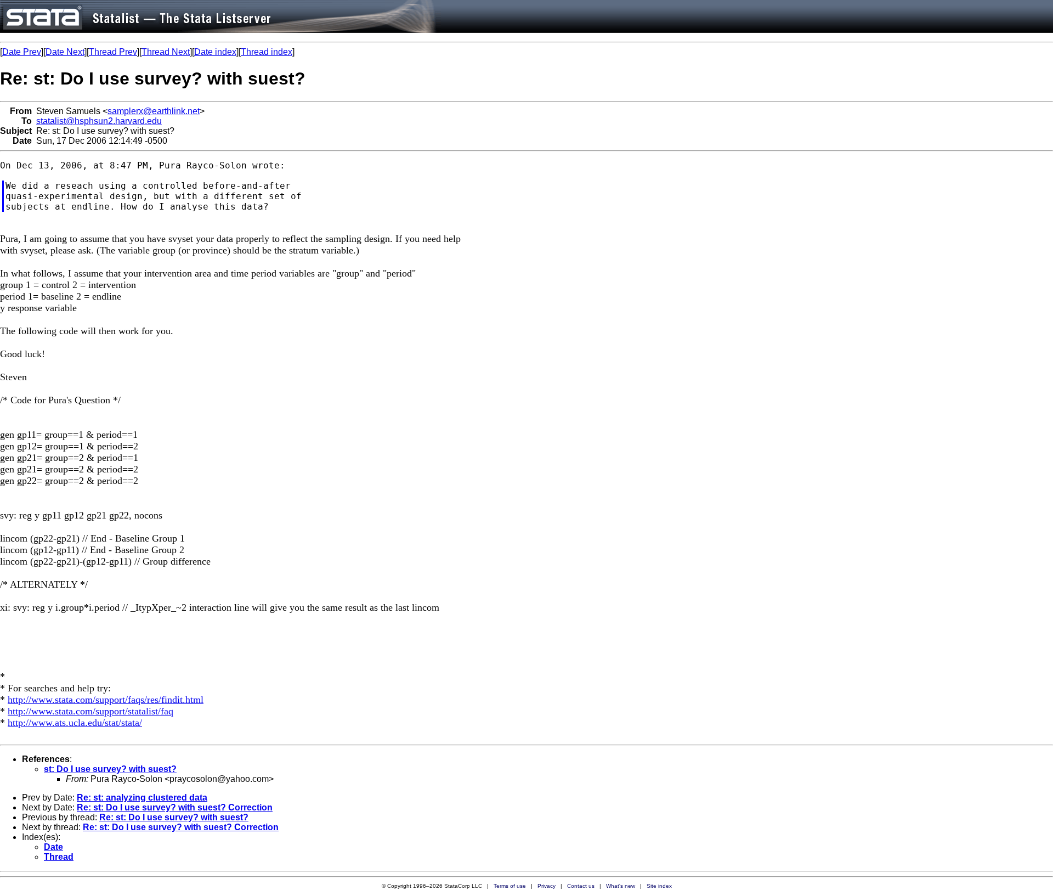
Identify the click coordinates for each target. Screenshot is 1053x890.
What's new (620, 886)
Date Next (65, 52)
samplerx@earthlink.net (153, 111)
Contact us (581, 886)
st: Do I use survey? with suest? (110, 769)
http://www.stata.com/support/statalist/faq (90, 711)
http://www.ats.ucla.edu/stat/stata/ (75, 722)
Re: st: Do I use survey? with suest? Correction (175, 807)
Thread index (266, 52)
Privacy (546, 886)
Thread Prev (113, 52)
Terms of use (510, 886)
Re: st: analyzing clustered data (142, 797)
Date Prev (21, 52)
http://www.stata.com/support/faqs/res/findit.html (105, 699)
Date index (215, 52)
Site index (659, 886)
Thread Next (165, 52)
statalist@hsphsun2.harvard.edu (99, 121)
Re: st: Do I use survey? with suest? (173, 817)
